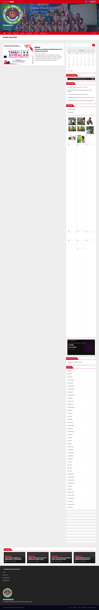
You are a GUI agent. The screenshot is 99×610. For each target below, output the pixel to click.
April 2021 (69, 486)
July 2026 (69, 370)
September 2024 (70, 407)
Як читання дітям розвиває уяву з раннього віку (77, 94)
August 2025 (70, 398)
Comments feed (6, 577)
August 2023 (70, 434)
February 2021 (70, 492)
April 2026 (69, 373)
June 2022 (69, 464)
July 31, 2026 (9, 561)
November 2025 (70, 389)
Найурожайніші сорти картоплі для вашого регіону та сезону (80, 97)
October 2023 (70, 428)
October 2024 (70, 404)
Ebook (36, 33)
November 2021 (70, 480)
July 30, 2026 (32, 561)
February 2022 (70, 474)
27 (81, 65)
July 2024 (69, 413)
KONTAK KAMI (43, 33)
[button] (92, 33)
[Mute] (90, 78)
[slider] (92, 79)
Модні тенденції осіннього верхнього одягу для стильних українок (37, 559)
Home (9, 33)
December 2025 (70, 386)
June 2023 (69, 440)
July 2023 (69, 437)
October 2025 (70, 392)
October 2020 (70, 501)
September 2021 (70, 483)
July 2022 (69, 461)
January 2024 (70, 422)
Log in (4, 572)
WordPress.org (6, 580)
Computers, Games (71, 109)
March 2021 (69, 489)
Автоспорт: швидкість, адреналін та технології (77, 87)
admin (44, 53)
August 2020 (70, 507)
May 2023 (69, 443)
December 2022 (70, 452)
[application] (81, 79)
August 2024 (70, 410)
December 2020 (70, 495)
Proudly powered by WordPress (8, 607)
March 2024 (69, 419)
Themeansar (23, 607)
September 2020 (70, 504)
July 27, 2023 (38, 53)
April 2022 (69, 467)
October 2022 (70, 455)
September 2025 (70, 395)
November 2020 (70, 498)
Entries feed (5, 574)
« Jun (68, 70)
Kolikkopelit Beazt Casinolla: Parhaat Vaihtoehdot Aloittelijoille (80, 100)
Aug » (71, 70)
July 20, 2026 (78, 561)
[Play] (68, 78)
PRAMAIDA (8, 25)
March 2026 (69, 376)
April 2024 (69, 416)
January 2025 (70, 401)
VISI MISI (22, 33)
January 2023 (70, 449)
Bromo (80, 362)
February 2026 (70, 379)
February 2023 (70, 446)
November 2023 (70, 425)
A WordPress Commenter (72, 362)
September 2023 (70, 431)
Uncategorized (37, 47)
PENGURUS (29, 33)
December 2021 (70, 477)
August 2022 (70, 458)
